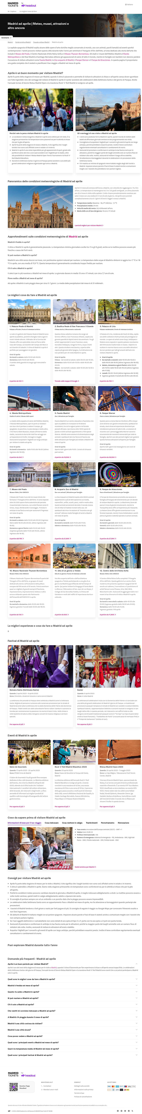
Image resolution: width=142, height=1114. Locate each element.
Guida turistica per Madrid (85, 867)
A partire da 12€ (16, 381)
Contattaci (47, 1086)
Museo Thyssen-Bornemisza (77, 53)
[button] (73, 964)
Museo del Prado (23, 53)
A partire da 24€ (16, 457)
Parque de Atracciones (101, 60)
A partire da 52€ (61, 614)
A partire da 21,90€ (62, 538)
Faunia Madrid (45, 60)
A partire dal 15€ (16, 538)
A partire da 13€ (16, 614)
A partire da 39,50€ (107, 457)
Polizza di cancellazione (83, 1096)
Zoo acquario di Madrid (64, 60)
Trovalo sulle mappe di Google (66, 381)
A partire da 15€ (106, 381)
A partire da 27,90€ (107, 538)
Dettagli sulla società (81, 1086)
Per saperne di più (16, 724)
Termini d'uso (79, 1093)
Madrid (10, 42)
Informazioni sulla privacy (83, 1089)
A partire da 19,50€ (62, 457)
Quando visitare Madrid (41, 42)
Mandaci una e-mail (50, 1089)
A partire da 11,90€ (107, 614)
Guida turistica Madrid (23, 42)
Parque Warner (82, 60)
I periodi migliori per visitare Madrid (88, 225)
